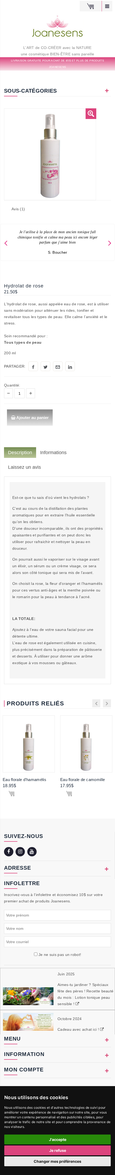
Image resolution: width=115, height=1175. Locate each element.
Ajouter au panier (32, 417)
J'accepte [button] (57, 1139)
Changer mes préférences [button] (57, 1161)
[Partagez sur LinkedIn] (70, 366)
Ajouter (11, 794)
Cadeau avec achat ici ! (78, 1029)
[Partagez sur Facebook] (33, 366)
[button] (91, 113)
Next (109, 242)
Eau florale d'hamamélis (24, 779)
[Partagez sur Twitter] (45, 366)
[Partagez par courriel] (58, 366)
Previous (5, 242)
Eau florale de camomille (82, 779)
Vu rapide (32, 744)
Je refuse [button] (57, 1150)
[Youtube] (32, 852)
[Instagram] (21, 852)
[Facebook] (9, 852)
